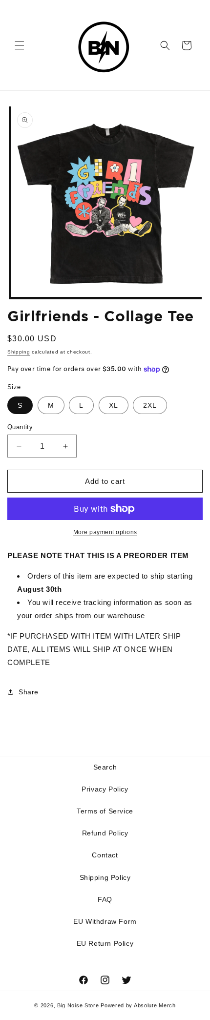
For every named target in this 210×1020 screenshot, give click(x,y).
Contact (105, 855)
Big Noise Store (78, 1005)
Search (105, 767)
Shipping (18, 351)
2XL (150, 405)
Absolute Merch (155, 1005)
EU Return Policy (105, 943)
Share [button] (29, 692)
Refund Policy (105, 833)
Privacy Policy (105, 789)
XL (113, 405)
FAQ (105, 899)
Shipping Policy (105, 877)
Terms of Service (105, 811)
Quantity (20, 427)
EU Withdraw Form (105, 921)
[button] (19, 45)
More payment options (105, 532)
